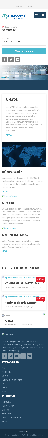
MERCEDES (7, 372)
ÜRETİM (8, 202)
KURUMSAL (7, 402)
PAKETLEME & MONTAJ (12, 418)
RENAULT (6, 388)
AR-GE (4, 421)
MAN (4, 368)
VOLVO (5, 376)
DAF (3, 384)
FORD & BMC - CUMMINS (12, 380)
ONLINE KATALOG (25, 51)
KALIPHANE (7, 414)
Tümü (4, 392)
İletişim (29, 6)
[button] (4, 72)
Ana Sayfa (20, 6)
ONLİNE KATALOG (15, 234)
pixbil (28, 432)
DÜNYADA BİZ (12, 172)
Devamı (9, 135)
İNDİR (4, 251)
